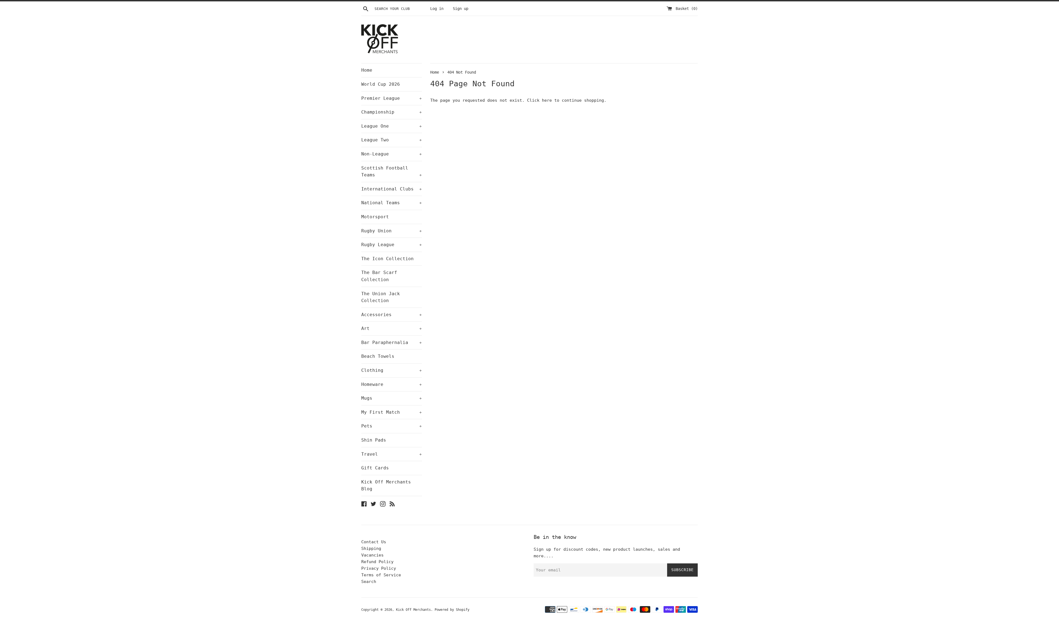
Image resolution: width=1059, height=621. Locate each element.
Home (366, 70)
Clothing (391, 370)
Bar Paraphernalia (391, 342)
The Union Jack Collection (380, 297)
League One (391, 126)
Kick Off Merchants (413, 610)
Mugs (391, 398)
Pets (391, 426)
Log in (436, 8)
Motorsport (375, 216)
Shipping (371, 548)
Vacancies (372, 555)
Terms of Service (381, 574)
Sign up (460, 8)
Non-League (391, 154)
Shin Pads (373, 440)
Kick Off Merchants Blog (386, 485)
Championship (391, 112)
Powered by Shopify (452, 610)
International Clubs (391, 189)
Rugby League (391, 244)
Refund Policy (377, 561)
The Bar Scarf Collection (379, 276)
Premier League (391, 98)
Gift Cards (375, 468)
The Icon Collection (387, 258)
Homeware (391, 384)
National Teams (391, 202)
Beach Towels (377, 356)
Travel (391, 454)
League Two (391, 140)
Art (391, 328)
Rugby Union (391, 230)
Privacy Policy (378, 568)
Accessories (391, 314)
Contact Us (373, 541)
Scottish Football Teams (391, 171)
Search (368, 581)
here (547, 100)
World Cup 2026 (380, 84)
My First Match (391, 412)
